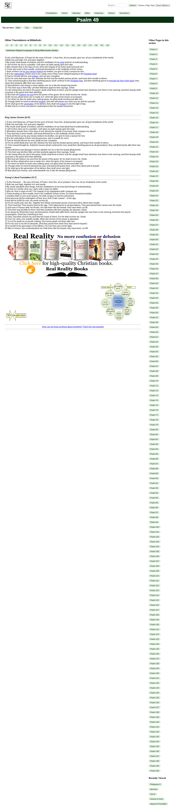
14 (73, 45)
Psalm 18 (154, 132)
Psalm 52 (154, 293)
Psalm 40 (154, 239)
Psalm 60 (154, 332)
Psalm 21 (154, 147)
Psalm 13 (154, 108)
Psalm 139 (154, 717)
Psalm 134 (154, 693)
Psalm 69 (154, 376)
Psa (26, 28)
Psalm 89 (154, 473)
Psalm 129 (154, 668)
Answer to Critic (156, 799)
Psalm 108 (154, 566)
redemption (19, 74)
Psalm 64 (154, 352)
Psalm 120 (154, 625)
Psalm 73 (154, 395)
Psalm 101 (154, 532)
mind (62, 62)
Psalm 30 (154, 191)
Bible (87, 13)
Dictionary (99, 13)
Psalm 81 (154, 434)
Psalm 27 (154, 176)
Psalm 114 (154, 595)
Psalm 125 (154, 649)
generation (29, 104)
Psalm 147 (154, 756)
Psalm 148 (154, 761)
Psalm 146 (154, 751)
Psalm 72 (154, 391)
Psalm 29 (154, 186)
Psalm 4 (153, 64)
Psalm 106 (154, 556)
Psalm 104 (154, 547)
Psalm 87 (154, 464)
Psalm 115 (154, 600)
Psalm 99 (154, 522)
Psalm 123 (154, 639)
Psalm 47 (154, 274)
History (111, 13)
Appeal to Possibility (158, 804)
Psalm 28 (154, 181)
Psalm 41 (154, 244)
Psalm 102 (154, 537)
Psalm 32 (154, 200)
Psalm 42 (154, 249)
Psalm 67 (154, 366)
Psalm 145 (154, 746)
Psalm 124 (154, 644)
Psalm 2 (153, 54)
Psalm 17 (154, 127)
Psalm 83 (154, 444)
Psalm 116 (154, 605)
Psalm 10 (154, 93)
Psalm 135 (154, 698)
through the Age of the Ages (121, 81)
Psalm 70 (154, 381)
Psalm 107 (154, 561)
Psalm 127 (154, 659)
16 (85, 45)
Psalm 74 (154, 400)
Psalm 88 (154, 469)
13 (67, 45)
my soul (30, 95)
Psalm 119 (154, 620)
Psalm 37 (154, 225)
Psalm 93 (154, 493)
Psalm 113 (154, 590)
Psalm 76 (154, 410)
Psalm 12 (154, 103)
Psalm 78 (154, 420)
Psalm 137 (154, 707)
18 (96, 45)
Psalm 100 (154, 527)
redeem (39, 71)
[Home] (7, 5)
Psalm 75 (154, 405)
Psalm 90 (154, 478)
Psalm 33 (154, 205)
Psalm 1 (153, 49)
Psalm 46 (154, 269)
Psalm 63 (154, 347)
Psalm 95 (154, 503)
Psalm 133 (154, 688)
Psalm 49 (37, 28)
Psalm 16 (154, 122)
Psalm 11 (154, 98)
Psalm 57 (154, 317)
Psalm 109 (154, 571)
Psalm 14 (154, 113)
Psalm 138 (154, 712)
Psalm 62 (154, 342)
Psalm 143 (154, 737)
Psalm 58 (154, 322)
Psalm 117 (154, 610)
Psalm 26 (154, 171)
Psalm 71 (154, 386)
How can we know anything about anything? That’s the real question (73, 327)
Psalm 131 (154, 678)
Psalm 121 (154, 629)
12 (61, 45)
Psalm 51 (154, 288)
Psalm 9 (153, 88)
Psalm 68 (154, 371)
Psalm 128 (154, 663)
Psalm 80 (154, 430)
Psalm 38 (154, 230)
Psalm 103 (154, 542)
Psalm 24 (154, 161)
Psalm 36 (154, 220)
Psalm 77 (154, 415)
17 (90, 45)
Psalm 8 (153, 83)
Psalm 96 (154, 508)
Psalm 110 (154, 576)
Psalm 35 (154, 215)
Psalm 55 (154, 308)
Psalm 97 (154, 512)
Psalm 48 (154, 278)
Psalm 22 (154, 152)
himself (42, 101)
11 (56, 45)
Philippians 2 (155, 784)
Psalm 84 (154, 449)
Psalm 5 (153, 69)
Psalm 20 (154, 142)
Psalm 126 (154, 654)
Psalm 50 (154, 283)
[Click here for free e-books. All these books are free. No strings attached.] (66, 279)
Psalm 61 (154, 337)
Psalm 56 (154, 313)
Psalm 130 (154, 673)
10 (50, 45)
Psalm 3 (153, 59)
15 (79, 45)
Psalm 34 (154, 210)
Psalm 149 (154, 766)
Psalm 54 (154, 303)
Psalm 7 (153, 79)
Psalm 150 (154, 771)
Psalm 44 (154, 259)
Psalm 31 (154, 196)
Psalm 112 (154, 586)
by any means (29, 71)
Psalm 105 (154, 551)
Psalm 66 (154, 361)
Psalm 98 (154, 517)
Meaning (76, 13)
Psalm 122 (154, 634)
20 (108, 45)
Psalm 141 (154, 727)
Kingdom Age (90, 74)
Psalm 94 (154, 498)
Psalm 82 (154, 439)
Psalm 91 (154, 483)
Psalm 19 (154, 137)
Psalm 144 (154, 741)
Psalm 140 (154, 722)
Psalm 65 (154, 356)
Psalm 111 (154, 581)
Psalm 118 (154, 615)
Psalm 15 (154, 118)
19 (102, 45)
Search (133, 5)
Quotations (124, 13)
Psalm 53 (154, 298)
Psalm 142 (154, 732)
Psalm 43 (154, 254)
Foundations (51, 13)
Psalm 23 (154, 157)
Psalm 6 (153, 74)
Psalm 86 (154, 459)
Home (64, 13)
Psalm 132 (154, 683)
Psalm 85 (154, 454)
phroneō (153, 789)
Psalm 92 (154, 488)
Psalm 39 (154, 235)
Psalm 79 (154, 425)
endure (35, 76)
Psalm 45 (154, 264)
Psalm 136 (154, 702)
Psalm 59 (154, 327)
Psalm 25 (154, 166)
